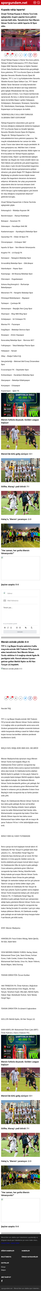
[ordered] (16, 627)
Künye (3, 1267)
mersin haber (6, 1243)
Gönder (20, 632)
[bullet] (19, 627)
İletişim (3, 1270)
